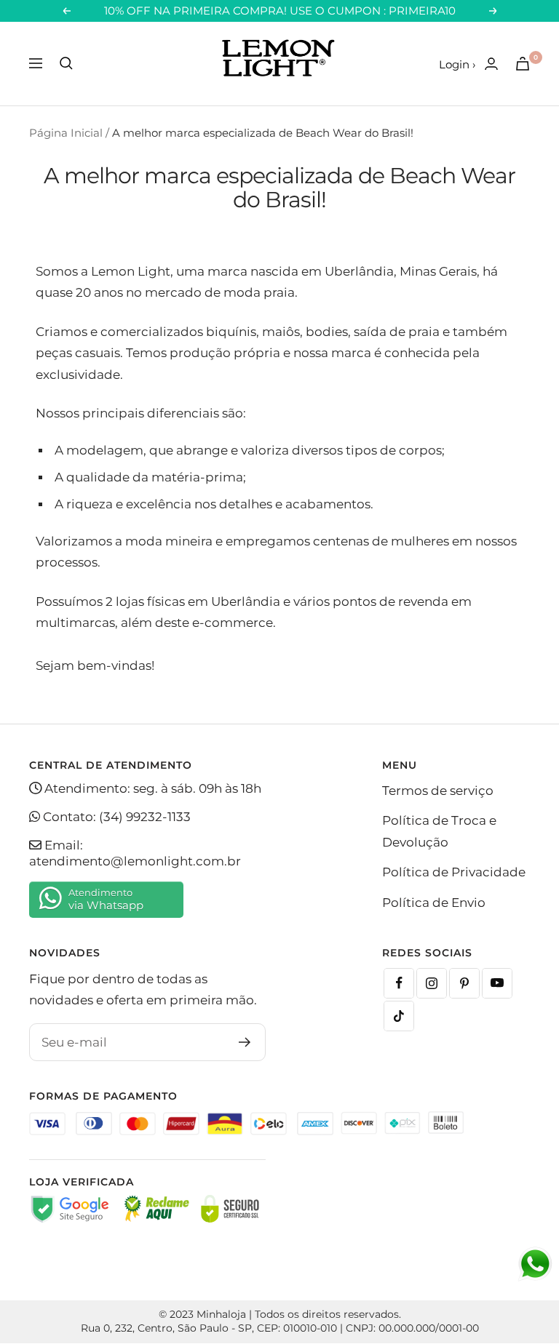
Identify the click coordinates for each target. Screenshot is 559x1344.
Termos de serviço (437, 790)
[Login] (491, 63)
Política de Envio (433, 902)
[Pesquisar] (66, 63)
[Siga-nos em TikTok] (398, 1016)
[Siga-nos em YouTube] (497, 983)
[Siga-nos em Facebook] (398, 983)
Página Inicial (66, 133)
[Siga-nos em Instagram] (431, 983)
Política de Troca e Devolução (439, 831)
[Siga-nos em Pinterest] (464, 983)
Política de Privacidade (454, 872)
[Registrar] (245, 1042)
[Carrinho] (522, 64)
